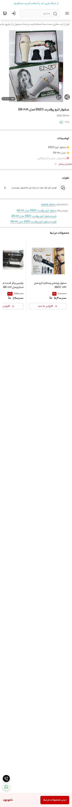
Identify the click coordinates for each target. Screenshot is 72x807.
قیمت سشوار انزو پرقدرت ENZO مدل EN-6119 (33, 221)
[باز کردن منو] (66, 13)
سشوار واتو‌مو (48, 204)
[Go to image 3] (7, 98)
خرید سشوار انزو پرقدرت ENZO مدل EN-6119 (34, 216)
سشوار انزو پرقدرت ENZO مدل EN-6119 (36, 210)
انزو (61, 121)
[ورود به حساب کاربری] (14, 13)
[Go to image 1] (12, 98)
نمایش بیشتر (65, 164)
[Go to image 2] (9, 98)
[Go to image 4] (5, 98)
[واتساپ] (6, 786)
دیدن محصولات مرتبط (54, 800)
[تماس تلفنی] (6, 778)
